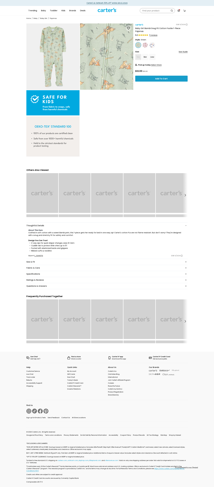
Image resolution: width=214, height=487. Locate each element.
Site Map (163, 435)
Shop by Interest (175, 435)
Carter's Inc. (112, 371)
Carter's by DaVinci (115, 389)
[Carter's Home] (107, 10)
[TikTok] (34, 411)
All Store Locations (79, 418)
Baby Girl (43, 18)
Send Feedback (53, 418)
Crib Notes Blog (114, 374)
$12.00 (138, 71)
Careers (111, 383)
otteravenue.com (111, 460)
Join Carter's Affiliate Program (119, 380)
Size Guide (183, 51)
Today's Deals (72, 380)
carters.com (62, 460)
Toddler (53, 10)
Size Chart (71, 377)
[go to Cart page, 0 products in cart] (185, 11)
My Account (71, 371)
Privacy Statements (71, 435)
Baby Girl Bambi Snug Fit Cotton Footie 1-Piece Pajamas (157, 30)
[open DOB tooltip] (187, 24)
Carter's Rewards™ (74, 386)
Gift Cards (71, 374)
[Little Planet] (175, 370)
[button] (185, 195)
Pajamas (53, 18)
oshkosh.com (73, 460)
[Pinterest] (45, 411)
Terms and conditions (53, 435)
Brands (72, 10)
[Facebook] (40, 411)
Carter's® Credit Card (75, 383)
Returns (29, 380)
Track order (30, 377)
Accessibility (113, 435)
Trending (32, 10)
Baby (43, 10)
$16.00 (145, 71)
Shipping (29, 386)
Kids (63, 10)
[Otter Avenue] (168, 374)
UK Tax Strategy (153, 435)
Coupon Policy (125, 435)
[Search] (172, 11)
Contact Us (65, 418)
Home (28, 18)
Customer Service (33, 371)
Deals (82, 10)
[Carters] (153, 370)
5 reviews (153, 35)
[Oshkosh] (164, 370)
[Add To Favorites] (128, 28)
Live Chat (29, 374)
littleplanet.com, (95, 460)
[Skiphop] (154, 374)
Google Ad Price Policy (34, 435)
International (113, 377)
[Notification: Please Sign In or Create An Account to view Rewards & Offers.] (179, 11)
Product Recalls (139, 435)
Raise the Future (114, 386)
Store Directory (113, 395)
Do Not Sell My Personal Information (93, 435)
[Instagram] (28, 411)
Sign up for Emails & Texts (36, 418)
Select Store (156, 65)
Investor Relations (74, 389)
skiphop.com (84, 460)
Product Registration (115, 392)
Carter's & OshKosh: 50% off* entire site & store (107, 3)
